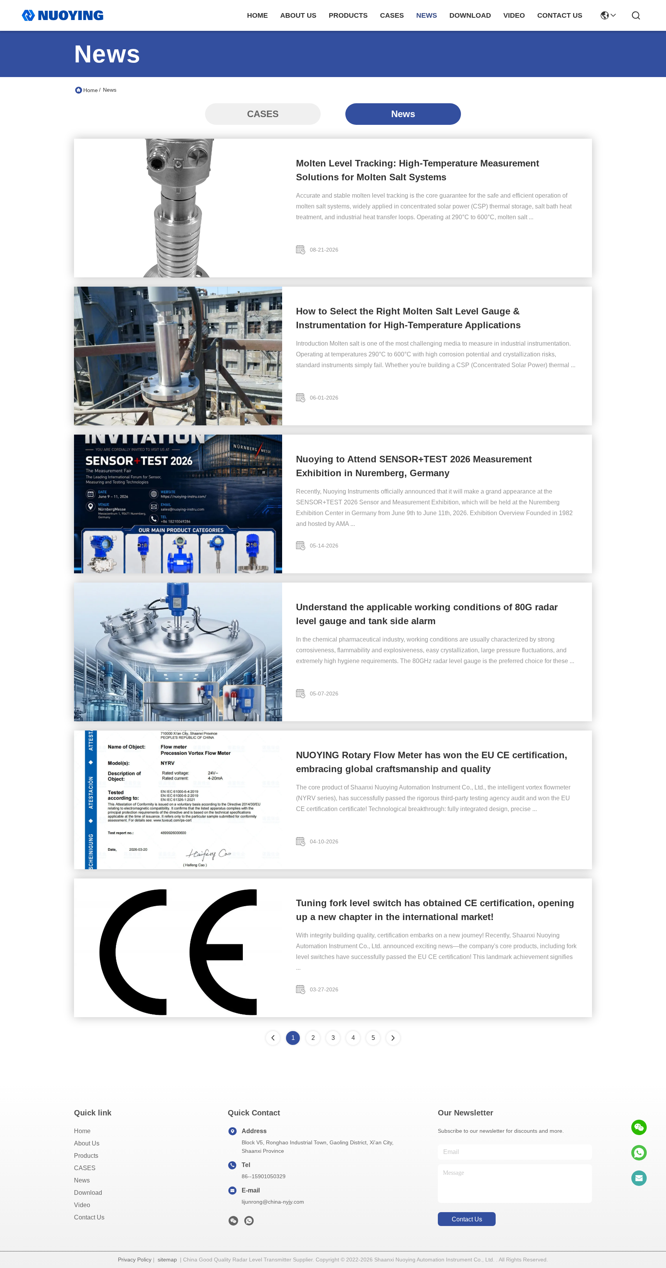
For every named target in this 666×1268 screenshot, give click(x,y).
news (426, 15)
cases (392, 15)
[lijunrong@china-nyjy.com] (639, 1178)
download (470, 15)
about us (298, 15)
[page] (393, 1038)
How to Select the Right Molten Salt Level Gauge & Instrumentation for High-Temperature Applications (408, 318)
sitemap (167, 1259)
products (348, 15)
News (403, 114)
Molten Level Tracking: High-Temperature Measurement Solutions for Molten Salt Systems (417, 170)
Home (257, 15)
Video (82, 1205)
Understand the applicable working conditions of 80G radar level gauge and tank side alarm (427, 614)
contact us (559, 15)
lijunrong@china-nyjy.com (273, 1202)
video (514, 15)
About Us (86, 1143)
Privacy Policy (134, 1259)
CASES (263, 114)
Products (86, 1155)
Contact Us (89, 1217)
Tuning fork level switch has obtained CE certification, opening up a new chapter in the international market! (435, 910)
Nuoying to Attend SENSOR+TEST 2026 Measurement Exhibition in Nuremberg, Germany (414, 466)
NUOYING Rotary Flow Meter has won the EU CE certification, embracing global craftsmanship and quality (431, 762)
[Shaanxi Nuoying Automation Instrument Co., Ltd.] (62, 15)
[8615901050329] (639, 1153)
